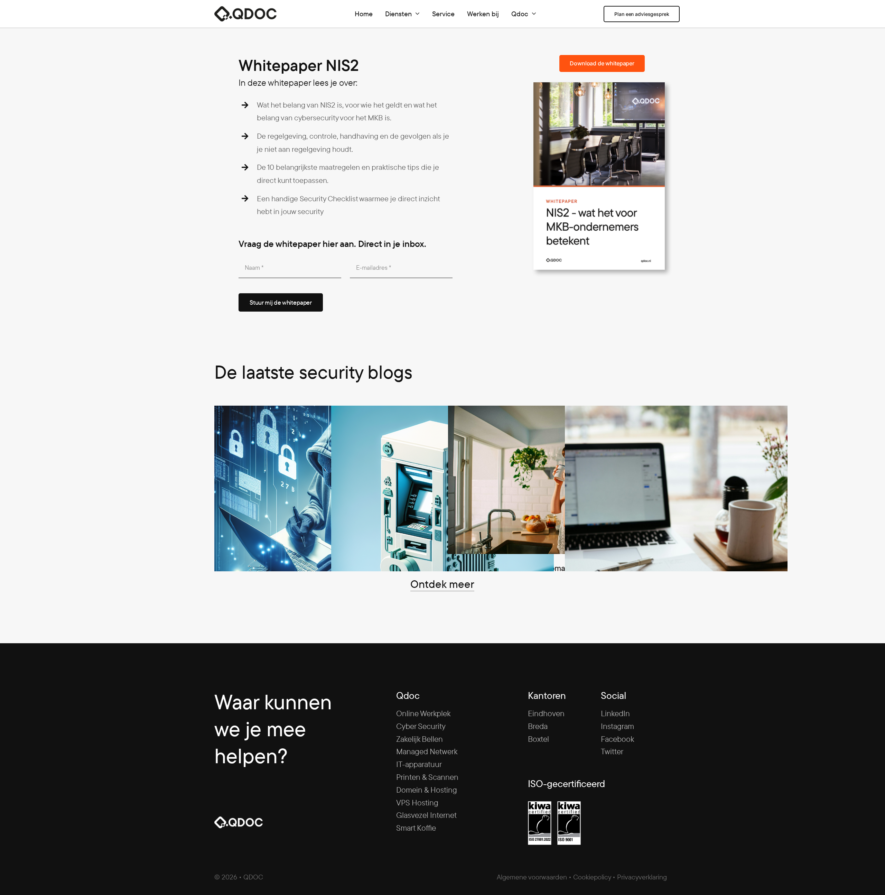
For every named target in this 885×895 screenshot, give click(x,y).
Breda (538, 726)
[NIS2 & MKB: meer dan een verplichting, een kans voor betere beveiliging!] (676, 517)
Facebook (617, 739)
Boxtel (538, 739)
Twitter (612, 751)
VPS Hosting (417, 802)
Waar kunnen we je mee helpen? (273, 728)
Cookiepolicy (592, 877)
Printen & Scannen (427, 777)
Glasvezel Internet (426, 815)
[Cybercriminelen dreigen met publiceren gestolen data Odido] (325, 517)
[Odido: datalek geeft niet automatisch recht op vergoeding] (559, 480)
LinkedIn (615, 713)
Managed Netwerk (426, 751)
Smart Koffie (416, 828)
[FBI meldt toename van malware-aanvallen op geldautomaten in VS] (442, 517)
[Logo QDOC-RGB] (245, 10)
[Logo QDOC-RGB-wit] (238, 820)
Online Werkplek (423, 713)
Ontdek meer (442, 584)
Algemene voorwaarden (532, 877)
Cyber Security (421, 726)
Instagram (617, 726)
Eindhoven (546, 713)
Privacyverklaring (642, 877)
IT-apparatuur (419, 764)
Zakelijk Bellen (419, 739)
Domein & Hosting (426, 790)
